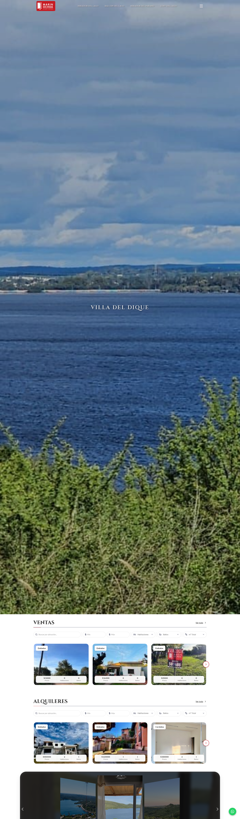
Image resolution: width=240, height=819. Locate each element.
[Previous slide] (22, 809)
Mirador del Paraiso (142, 6)
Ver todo (199, 622)
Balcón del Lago (114, 6)
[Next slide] (217, 809)
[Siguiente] (206, 664)
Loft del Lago (168, 6)
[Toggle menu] (201, 6)
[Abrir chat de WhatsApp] (232, 811)
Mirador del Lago (88, 6)
